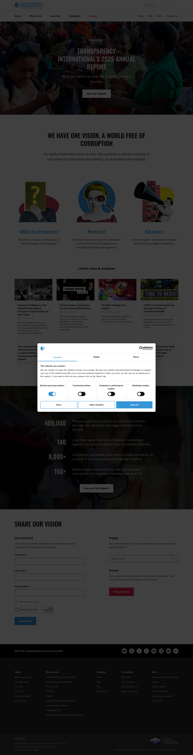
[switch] (81, 394)
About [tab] (136, 357)
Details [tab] (96, 357)
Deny (58, 405)
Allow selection (96, 405)
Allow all (134, 405)
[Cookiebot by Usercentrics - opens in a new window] (141, 348)
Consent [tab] (57, 357)
